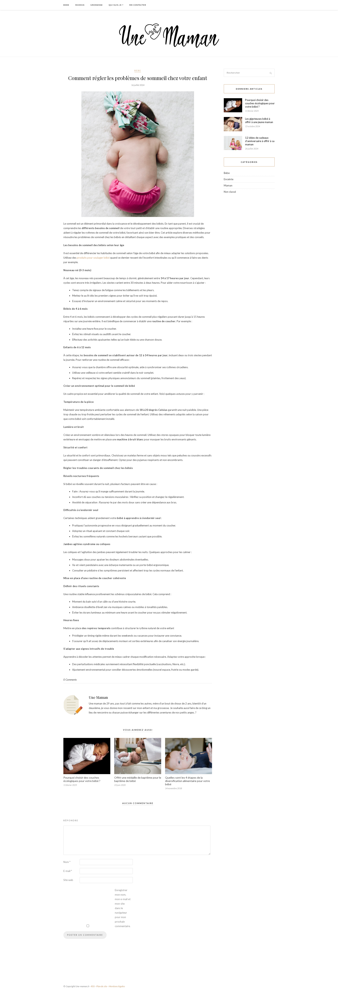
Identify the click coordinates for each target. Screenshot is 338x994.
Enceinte (228, 179)
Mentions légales (117, 986)
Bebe (66, 5)
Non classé (230, 191)
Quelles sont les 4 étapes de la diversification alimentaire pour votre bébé (187, 781)
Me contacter (137, 5)
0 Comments (70, 679)
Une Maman (98, 697)
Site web (68, 880)
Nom (66, 862)
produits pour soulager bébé (93, 257)
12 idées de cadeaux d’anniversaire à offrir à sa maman (259, 141)
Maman (79, 5)
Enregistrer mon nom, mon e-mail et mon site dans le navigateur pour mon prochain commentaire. (122, 908)
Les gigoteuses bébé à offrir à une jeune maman (259, 120)
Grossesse (97, 5)
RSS (93, 986)
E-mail (67, 871)
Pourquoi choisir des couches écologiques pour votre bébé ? (82, 779)
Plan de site (101, 986)
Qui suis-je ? (116, 5)
